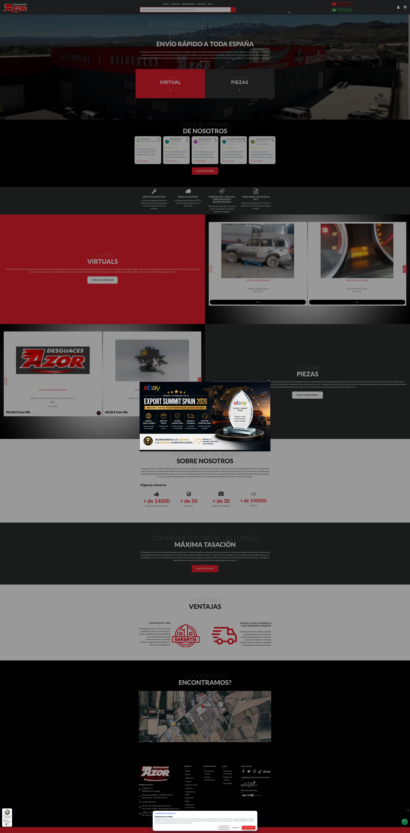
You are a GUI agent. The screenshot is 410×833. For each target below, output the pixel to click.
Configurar (235, 828)
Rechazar (224, 828)
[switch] (7, 824)
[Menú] (11, 809)
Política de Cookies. (199, 823)
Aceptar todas (249, 828)
